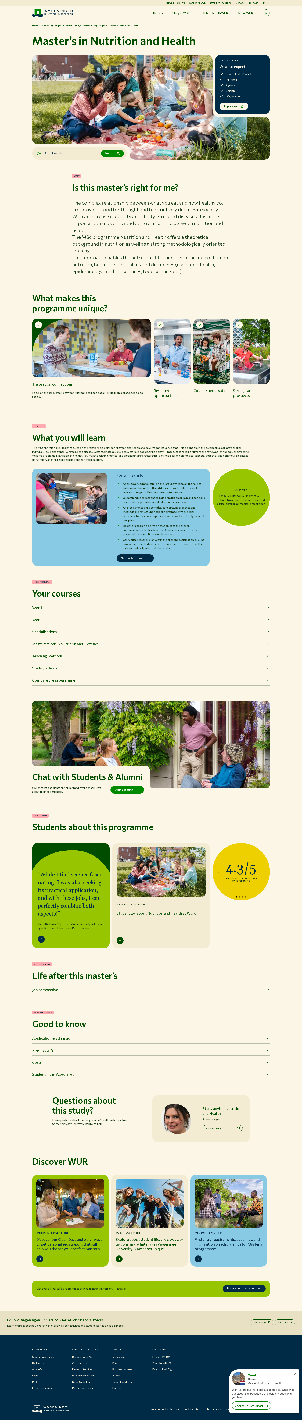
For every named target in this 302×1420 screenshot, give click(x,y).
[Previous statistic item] (218, 871)
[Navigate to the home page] (52, 13)
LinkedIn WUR (160, 1356)
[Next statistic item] (263, 871)
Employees (118, 1387)
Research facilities (82, 1369)
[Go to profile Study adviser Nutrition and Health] (176, 1118)
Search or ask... (54, 153)
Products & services (83, 1375)
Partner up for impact (84, 1387)
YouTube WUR (160, 1363)
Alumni (116, 1375)
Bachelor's (38, 1363)
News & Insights (175, 3)
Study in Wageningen (43, 1356)
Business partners (122, 1369)
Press (115, 1363)
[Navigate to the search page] (266, 12)
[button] (91, 364)
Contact (254, 3)
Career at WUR (197, 3)
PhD (34, 1381)
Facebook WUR (161, 1369)
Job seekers (118, 1356)
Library (240, 3)
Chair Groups (79, 1363)
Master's (37, 1369)
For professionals (42, 1387)
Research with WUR (83, 1356)
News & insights (81, 1381)
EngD (35, 1375)
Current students (220, 3)
